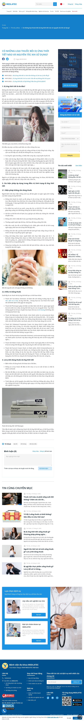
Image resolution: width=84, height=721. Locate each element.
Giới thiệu (15, 11)
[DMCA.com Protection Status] (8, 706)
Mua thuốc (74, 11)
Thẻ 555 (57, 11)
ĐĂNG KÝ (76, 682)
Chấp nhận (77, 718)
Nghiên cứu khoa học (44, 11)
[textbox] (70, 138)
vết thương (41, 310)
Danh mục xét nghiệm (65, 11)
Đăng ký (70, 4)
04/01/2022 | (27, 75)
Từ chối (69, 718)
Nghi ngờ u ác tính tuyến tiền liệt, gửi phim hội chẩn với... (74, 193)
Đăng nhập (78, 4)
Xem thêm (79, 165)
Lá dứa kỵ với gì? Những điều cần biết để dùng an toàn (74, 177)
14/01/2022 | (27, 78)
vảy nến (15, 444)
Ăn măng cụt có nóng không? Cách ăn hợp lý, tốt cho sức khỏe (75, 320)
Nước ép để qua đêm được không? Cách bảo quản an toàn (74, 288)
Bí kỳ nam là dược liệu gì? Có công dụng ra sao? (74, 241)
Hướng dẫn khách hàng (31, 11)
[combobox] (70, 138)
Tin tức (52, 11)
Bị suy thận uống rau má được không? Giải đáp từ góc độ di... (74, 272)
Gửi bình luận (43, 468)
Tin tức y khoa (15, 28)
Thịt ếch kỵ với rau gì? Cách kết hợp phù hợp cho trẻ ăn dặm (75, 304)
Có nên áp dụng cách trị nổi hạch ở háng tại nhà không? (75, 225)
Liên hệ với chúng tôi (70, 85)
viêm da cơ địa (13, 301)
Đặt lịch (38, 615)
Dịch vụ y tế (21, 11)
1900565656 (7, 678)
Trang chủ (5, 28)
